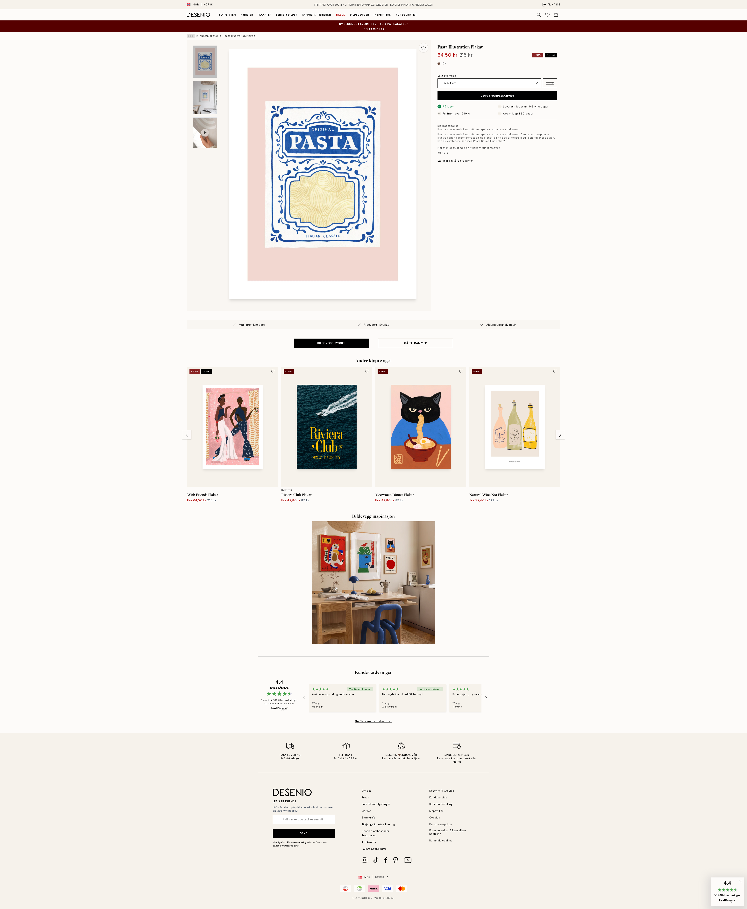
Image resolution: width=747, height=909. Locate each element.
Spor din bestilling (441, 804)
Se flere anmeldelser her (373, 721)
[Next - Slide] (560, 434)
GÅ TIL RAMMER (415, 343)
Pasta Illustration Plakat (239, 36)
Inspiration (382, 14)
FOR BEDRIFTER (406, 14)
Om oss (367, 790)
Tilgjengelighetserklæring (378, 824)
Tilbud (340, 14)
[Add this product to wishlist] (423, 47)
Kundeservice (438, 797)
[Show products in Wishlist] (547, 14)
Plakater (264, 14)
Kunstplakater (209, 36)
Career (366, 811)
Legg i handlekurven (497, 95)
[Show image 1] (205, 62)
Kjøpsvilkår (436, 811)
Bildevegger (359, 14)
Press (365, 797)
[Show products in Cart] (556, 14)
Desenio (384, 898)
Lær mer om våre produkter (455, 160)
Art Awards (369, 842)
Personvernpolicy (297, 842)
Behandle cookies (440, 840)
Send (304, 833)
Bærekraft (368, 817)
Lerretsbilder (286, 14)
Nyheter (246, 14)
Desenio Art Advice (441, 790)
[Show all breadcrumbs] (191, 36)
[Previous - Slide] (186, 434)
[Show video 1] (205, 132)
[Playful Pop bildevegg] (373, 582)
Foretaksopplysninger (376, 804)
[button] (550, 83)
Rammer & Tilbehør (316, 14)
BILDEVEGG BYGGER (331, 343)
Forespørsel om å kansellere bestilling (447, 832)
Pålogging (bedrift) (374, 849)
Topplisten (227, 14)
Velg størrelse (447, 75)
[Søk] (539, 14)
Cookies (434, 817)
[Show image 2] (205, 97)
